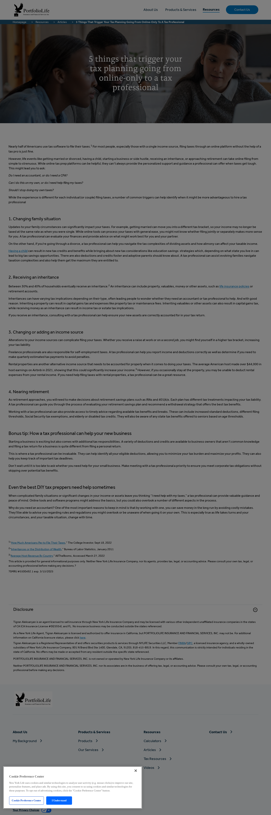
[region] (72, 787)
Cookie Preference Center (26, 800)
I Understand (59, 800)
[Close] (135, 770)
